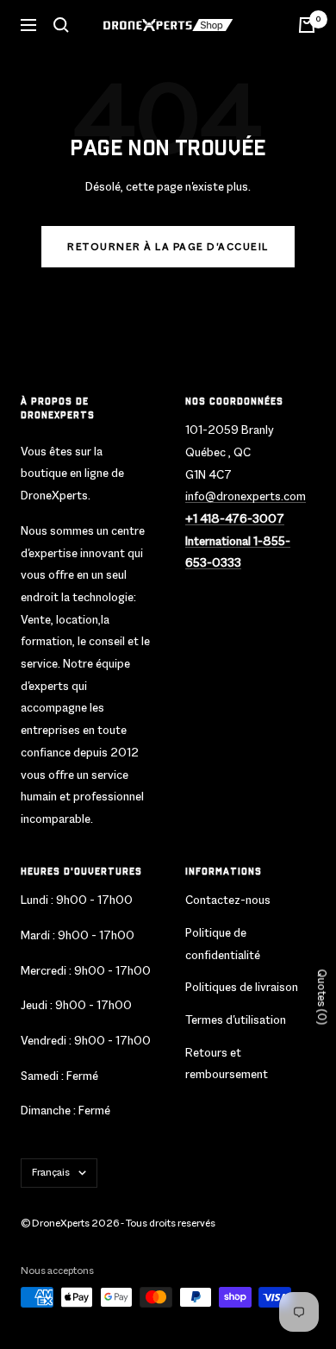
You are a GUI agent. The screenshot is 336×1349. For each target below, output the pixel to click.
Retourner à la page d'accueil (168, 247)
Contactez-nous (228, 899)
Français (51, 1172)
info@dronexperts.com (245, 496)
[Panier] (306, 25)
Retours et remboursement (226, 1063)
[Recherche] (61, 25)
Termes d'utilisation (235, 1019)
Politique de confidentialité (222, 944)
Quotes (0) (321, 997)
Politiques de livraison (241, 986)
